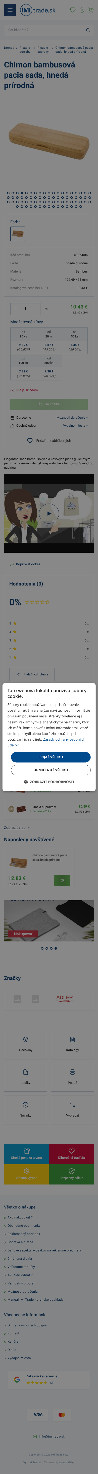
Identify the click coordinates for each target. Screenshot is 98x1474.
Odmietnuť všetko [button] (50, 770)
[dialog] (49, 737)
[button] (49, 782)
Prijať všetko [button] (50, 757)
